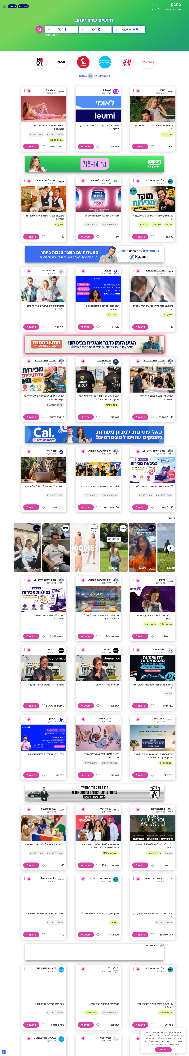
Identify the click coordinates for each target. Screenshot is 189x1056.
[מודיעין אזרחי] (170, 650)
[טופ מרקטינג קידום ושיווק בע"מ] (170, 362)
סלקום (162, 579)
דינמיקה (107, 649)
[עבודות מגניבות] (61, 810)
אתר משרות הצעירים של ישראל (166, 9)
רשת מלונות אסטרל (46, 180)
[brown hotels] (170, 810)
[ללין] (116, 969)
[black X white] (61, 879)
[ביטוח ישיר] (116, 810)
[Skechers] (61, 91)
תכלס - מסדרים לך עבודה (152, 180)
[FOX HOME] (116, 720)
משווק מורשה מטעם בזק (153, 878)
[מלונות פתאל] (170, 720)
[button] (39, 29)
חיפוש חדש (51, 35)
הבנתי (163, 1049)
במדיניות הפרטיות (155, 1044)
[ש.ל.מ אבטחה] (116, 362)
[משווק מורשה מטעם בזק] (170, 879)
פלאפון (107, 270)
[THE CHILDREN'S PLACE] (61, 969)
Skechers (51, 90)
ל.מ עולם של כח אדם (100, 180)
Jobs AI (107, 90)
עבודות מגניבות (48, 808)
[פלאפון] (116, 272)
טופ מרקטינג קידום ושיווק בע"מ (149, 360)
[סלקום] (170, 581)
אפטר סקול (105, 1037)
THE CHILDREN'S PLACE (43, 968)
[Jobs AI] (116, 91)
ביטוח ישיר (105, 808)
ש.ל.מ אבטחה (104, 360)
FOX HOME (105, 718)
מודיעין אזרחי (158, 649)
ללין (109, 968)
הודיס (162, 90)
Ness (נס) (51, 450)
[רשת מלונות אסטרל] (61, 181)
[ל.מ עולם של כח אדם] (116, 181)
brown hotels (158, 808)
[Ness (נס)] (61, 452)
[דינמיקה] (116, 650)
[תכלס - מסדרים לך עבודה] (170, 181)
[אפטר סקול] (116, 1039)
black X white (48, 878)
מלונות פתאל (158, 718)
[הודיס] (170, 91)
